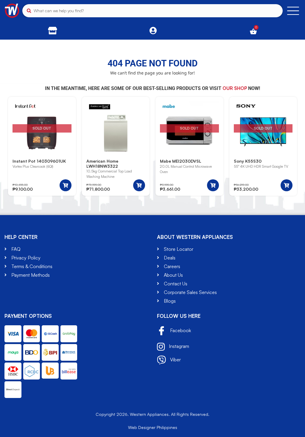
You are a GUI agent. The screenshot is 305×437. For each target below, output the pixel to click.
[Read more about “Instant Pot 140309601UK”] (65, 185)
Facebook (180, 331)
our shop (234, 88)
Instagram (178, 346)
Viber (175, 360)
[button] (139, 185)
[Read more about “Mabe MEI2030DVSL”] (213, 185)
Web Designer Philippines (152, 427)
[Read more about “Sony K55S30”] (286, 185)
